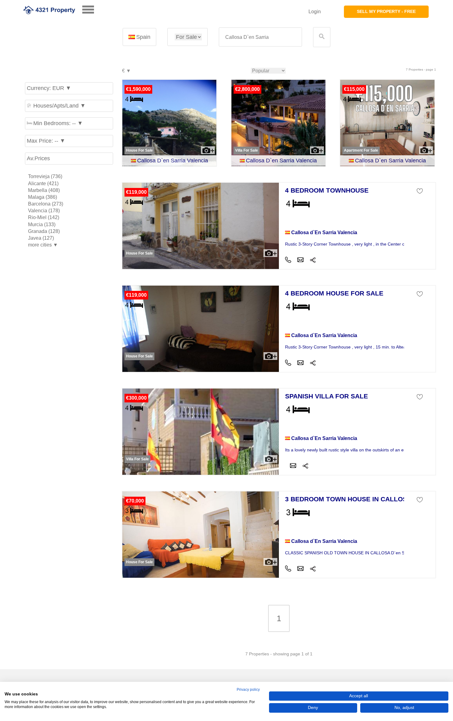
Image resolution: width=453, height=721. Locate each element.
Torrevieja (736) (45, 176)
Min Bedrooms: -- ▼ (58, 123)
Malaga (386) (42, 197)
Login (314, 11)
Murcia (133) (41, 224)
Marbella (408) (44, 190)
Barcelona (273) (45, 203)
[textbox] (260, 37)
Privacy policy (248, 689)
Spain (143, 37)
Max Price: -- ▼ (46, 141)
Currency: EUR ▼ (49, 88)
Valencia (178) (44, 210)
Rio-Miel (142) (43, 217)
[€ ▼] (126, 71)
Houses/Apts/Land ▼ (59, 106)
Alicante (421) (43, 183)
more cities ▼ (43, 244)
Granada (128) (44, 231)
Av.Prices (38, 158)
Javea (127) (41, 238)
